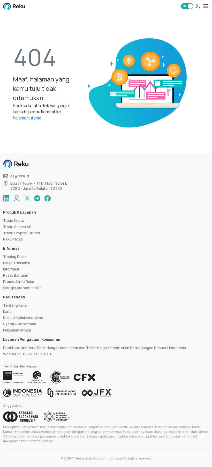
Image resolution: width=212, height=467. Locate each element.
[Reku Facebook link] (47, 198)
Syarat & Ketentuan (19, 323)
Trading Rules (15, 256)
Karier (8, 311)
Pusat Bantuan (15, 275)
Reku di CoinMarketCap (23, 317)
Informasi (11, 269)
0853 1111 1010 (37, 353)
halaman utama (27, 118)
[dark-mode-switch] (198, 6)
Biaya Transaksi (16, 262)
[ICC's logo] (22, 393)
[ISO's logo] (60, 377)
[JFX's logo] (96, 393)
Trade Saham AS (17, 226)
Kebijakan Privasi (17, 330)
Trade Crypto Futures (21, 232)
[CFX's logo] (84, 377)
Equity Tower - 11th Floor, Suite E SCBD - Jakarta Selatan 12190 (38, 186)
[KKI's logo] (62, 393)
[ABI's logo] (20, 416)
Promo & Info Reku (18, 281)
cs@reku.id (19, 176)
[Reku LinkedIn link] (6, 198)
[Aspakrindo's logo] (56, 416)
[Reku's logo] (14, 6)
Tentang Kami (15, 305)
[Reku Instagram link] (16, 198)
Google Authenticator (22, 287)
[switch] (187, 6)
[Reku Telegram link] (37, 198)
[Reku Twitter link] (27, 198)
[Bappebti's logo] (13, 377)
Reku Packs (13, 239)
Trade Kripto (13, 220)
